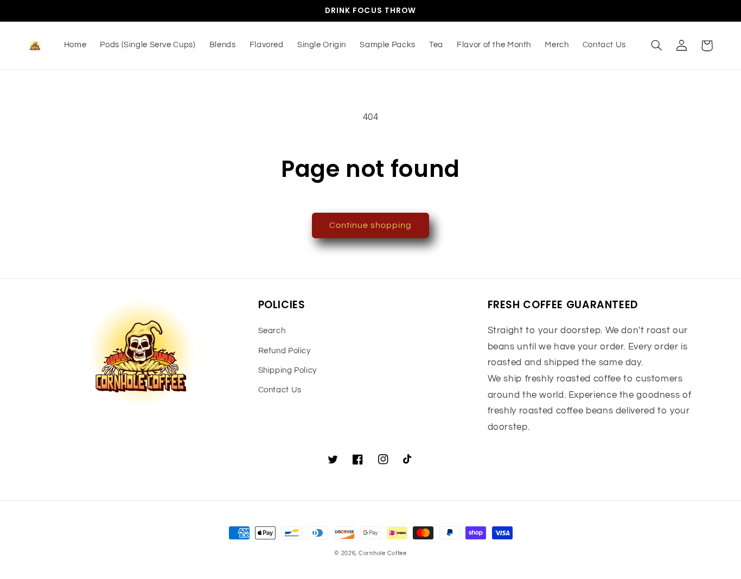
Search (272, 331)
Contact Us (280, 390)
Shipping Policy (287, 370)
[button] (656, 45)
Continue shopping (370, 225)
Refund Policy (284, 351)
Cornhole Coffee (383, 553)
